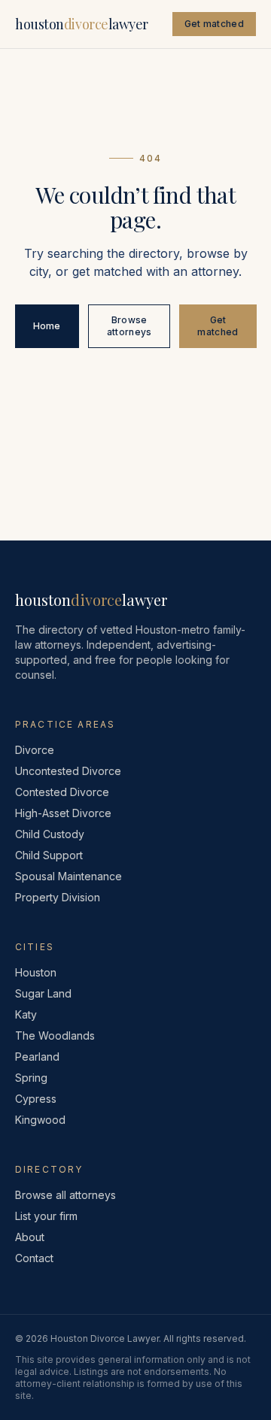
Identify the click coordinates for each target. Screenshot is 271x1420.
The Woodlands (55, 1035)
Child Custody (49, 834)
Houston (35, 972)
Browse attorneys (129, 326)
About (29, 1237)
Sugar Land (43, 993)
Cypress (35, 1098)
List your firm (46, 1216)
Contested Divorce (62, 792)
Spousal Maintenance (68, 876)
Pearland (37, 1056)
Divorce (34, 749)
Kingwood (40, 1119)
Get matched (214, 23)
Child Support (49, 855)
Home (47, 326)
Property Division (57, 897)
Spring (31, 1077)
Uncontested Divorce (68, 770)
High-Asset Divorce (63, 813)
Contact (34, 1258)
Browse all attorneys (65, 1194)
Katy (26, 1014)
